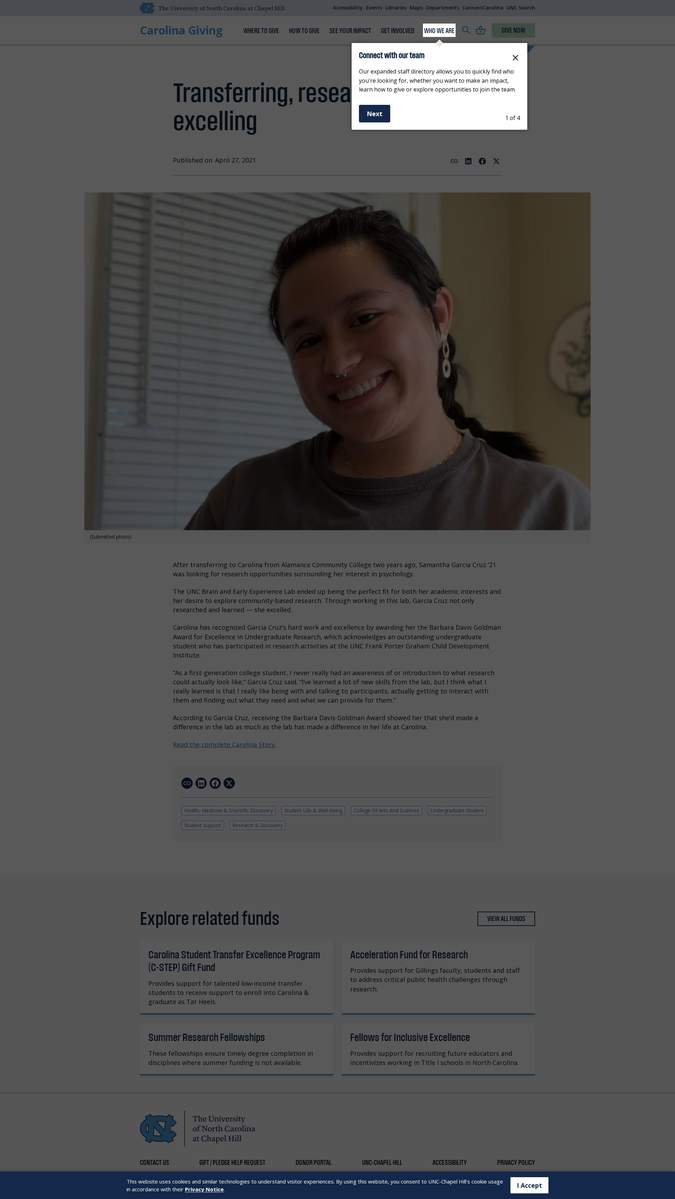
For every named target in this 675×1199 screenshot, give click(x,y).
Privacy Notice (204, 1189)
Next (374, 113)
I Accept (529, 1185)
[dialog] (439, 86)
